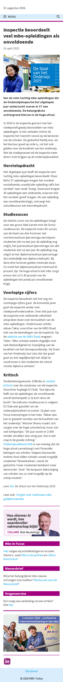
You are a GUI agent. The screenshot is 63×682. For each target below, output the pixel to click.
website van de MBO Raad (24, 336)
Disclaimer (31, 671)
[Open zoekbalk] (58, 16)
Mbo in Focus (15, 543)
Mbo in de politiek (32, 555)
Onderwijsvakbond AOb (18, 444)
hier (12, 486)
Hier (6, 551)
